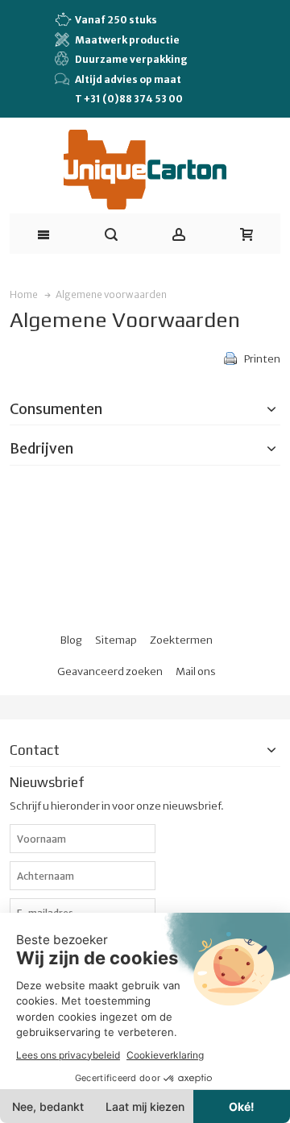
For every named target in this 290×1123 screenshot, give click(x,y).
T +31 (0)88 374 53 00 (129, 99)
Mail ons (196, 671)
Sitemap (116, 640)
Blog (71, 640)
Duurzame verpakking (131, 59)
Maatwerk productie (127, 40)
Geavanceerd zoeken (110, 671)
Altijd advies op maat (128, 79)
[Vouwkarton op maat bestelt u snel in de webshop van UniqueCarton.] (145, 170)
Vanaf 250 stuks (116, 20)
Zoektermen (181, 640)
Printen (262, 359)
